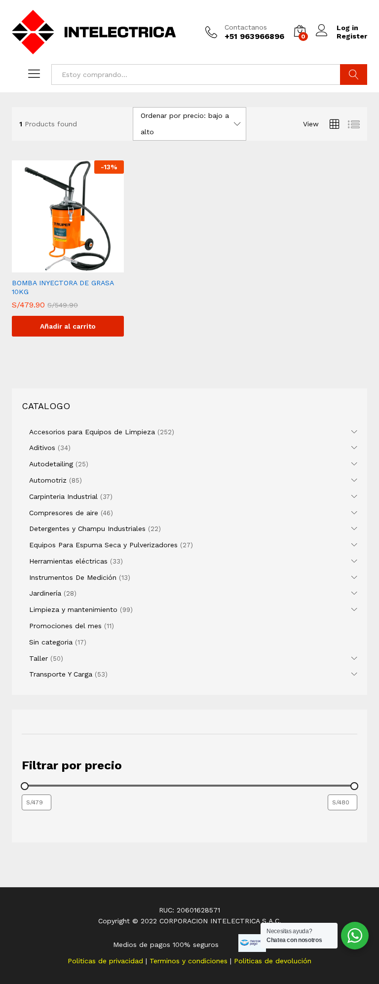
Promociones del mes (65, 626)
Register (352, 36)
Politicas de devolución (272, 961)
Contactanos (246, 27)
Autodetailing (51, 464)
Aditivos (42, 448)
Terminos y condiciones (190, 961)
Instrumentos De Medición (72, 577)
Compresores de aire (63, 513)
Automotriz (48, 480)
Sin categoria (51, 642)
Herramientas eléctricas (68, 561)
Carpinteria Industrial (63, 496)
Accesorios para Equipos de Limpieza (92, 432)
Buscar (353, 74)
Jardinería (45, 593)
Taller (38, 658)
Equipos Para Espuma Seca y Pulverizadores (103, 545)
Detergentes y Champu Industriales (87, 528)
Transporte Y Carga (60, 674)
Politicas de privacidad (107, 961)
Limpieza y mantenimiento (73, 609)
